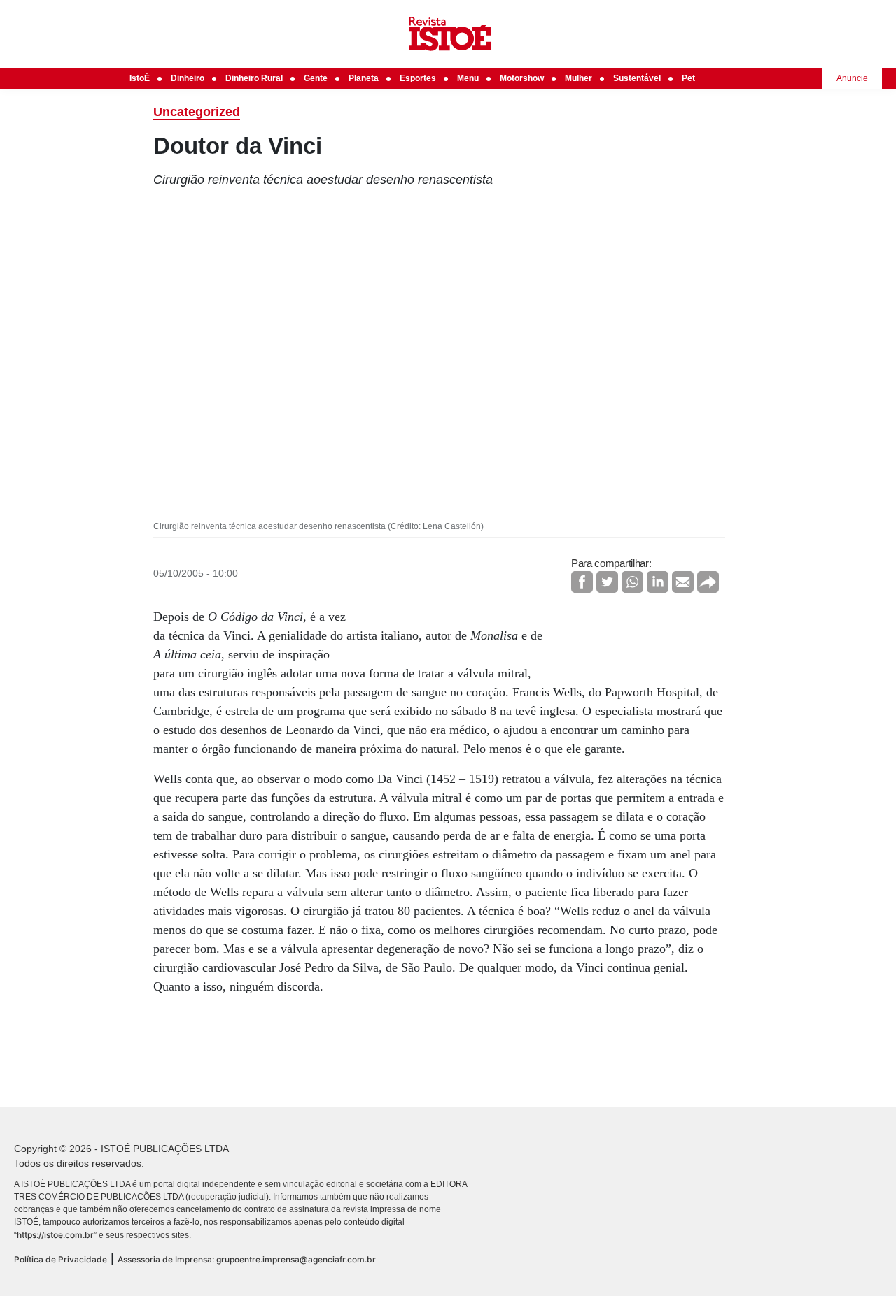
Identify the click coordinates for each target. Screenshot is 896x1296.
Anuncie (852, 78)
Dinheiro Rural (254, 78)
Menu (468, 78)
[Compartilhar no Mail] (683, 582)
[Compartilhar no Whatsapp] (632, 582)
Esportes (418, 78)
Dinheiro (187, 78)
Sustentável (637, 78)
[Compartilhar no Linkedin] (657, 582)
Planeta (364, 78)
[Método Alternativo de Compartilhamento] (708, 582)
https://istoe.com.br (55, 1235)
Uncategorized (196, 112)
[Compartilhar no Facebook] (582, 582)
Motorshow (522, 78)
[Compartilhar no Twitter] (607, 582)
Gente (316, 78)
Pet (688, 78)
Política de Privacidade (60, 1259)
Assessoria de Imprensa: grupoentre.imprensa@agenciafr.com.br (247, 1259)
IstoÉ (140, 78)
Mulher (578, 78)
